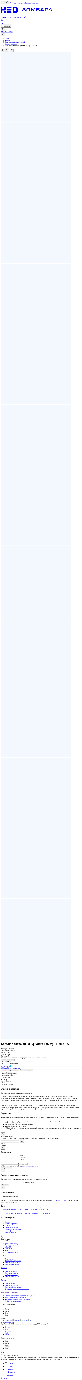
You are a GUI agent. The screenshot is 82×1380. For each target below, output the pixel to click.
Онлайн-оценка (6, 18)
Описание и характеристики (10, 1070)
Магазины (21, 3)
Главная (10, 1363)
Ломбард (8, 1222)
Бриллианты (9, 1259)
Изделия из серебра (11, 1273)
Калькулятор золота (11, 1243)
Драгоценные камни (12, 1264)
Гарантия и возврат (26, 1070)
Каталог (10, 1366)
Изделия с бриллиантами (13, 1262)
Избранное (11, 1372)
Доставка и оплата (31, 3)
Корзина (10, 1375)
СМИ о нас (8, 1248)
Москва (15, 3)
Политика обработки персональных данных (20, 1296)
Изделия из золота (11, 1271)
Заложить (4, 1268)
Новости (8, 1247)
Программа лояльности (13, 1229)
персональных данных (30, 1166)
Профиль (10, 1369)
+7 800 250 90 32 (18, 18)
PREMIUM (5, 32)
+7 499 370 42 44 (6, 1320)
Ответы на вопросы (11, 1252)
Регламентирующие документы (15, 1297)
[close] (3, 34)
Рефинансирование (11, 1227)
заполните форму (61, 1200)
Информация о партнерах (13, 1301)
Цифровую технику (11, 1275)
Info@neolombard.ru (7, 1322)
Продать (3, 1280)
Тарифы (7, 1225)
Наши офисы (9, 1231)
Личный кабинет (10, 1233)
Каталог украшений (11, 1224)
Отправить (5, 1185)
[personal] (2, 23)
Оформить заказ (7, 1168)
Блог (6, 1250)
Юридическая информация (10, 1292)
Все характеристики (8, 1060)
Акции (11, 32)
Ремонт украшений (11, 1245)
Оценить (4, 1255)
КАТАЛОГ (7, 26)
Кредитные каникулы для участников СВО (19, 1299)
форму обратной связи (42, 1109)
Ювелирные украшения (13, 1261)
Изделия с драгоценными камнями (17, 1289)
